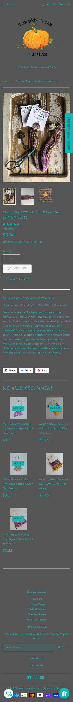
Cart (67, 4)
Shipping (8, 242)
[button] (12, 224)
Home (5, 81)
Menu (10, 4)
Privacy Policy (36, 604)
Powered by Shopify (53, 688)
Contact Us (36, 665)
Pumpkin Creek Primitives (28, 688)
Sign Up (62, 647)
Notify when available (69, 133)
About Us (36, 599)
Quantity (7, 251)
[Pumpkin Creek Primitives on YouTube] (42, 678)
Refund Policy (36, 609)
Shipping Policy (36, 614)
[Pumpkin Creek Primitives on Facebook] (29, 678)
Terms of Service (36, 620)
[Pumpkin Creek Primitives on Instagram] (35, 678)
